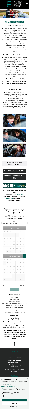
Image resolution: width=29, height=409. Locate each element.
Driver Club (20, 195)
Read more (9, 384)
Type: (14, 221)
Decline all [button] (14, 403)
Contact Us (18, 362)
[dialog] (14, 393)
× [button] (27, 378)
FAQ (19, 360)
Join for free (9, 199)
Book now (14, 290)
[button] (14, 386)
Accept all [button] (14, 400)
